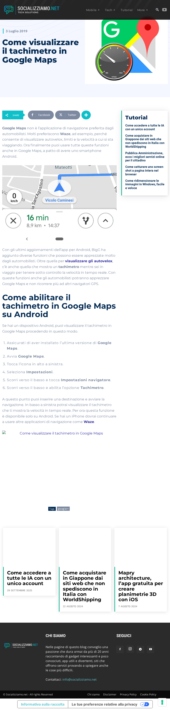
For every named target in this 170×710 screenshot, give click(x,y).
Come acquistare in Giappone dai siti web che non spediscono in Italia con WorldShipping (144, 141)
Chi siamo (93, 694)
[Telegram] (140, 649)
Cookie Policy (148, 694)
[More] (86, 115)
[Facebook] (120, 649)
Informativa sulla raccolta (42, 704)
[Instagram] (130, 649)
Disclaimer (109, 694)
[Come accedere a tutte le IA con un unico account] (29, 547)
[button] (157, 10)
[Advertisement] (144, 225)
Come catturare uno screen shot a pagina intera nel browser (144, 170)
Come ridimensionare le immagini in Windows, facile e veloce (144, 184)
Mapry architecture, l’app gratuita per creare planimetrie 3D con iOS (140, 586)
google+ (63, 509)
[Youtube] (164, 10)
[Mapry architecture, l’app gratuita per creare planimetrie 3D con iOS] (140, 547)
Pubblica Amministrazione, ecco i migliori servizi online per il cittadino (144, 156)
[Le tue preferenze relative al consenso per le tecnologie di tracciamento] (162, 702)
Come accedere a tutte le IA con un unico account (144, 127)
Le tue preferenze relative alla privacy (104, 704)
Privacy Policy (128, 694)
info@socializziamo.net (79, 679)
